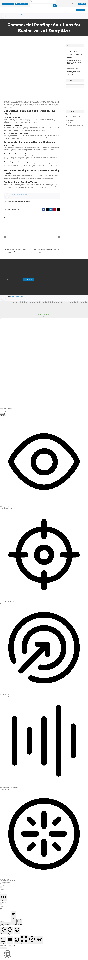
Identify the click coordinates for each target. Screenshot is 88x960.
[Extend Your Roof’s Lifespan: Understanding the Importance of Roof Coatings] (46, 220)
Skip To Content (4, 945)
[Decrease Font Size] (1, 892)
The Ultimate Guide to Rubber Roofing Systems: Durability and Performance (74, 62)
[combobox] (44, 309)
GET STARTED (28, 279)
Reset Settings (3, 948)
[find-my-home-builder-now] (7, 8)
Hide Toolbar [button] (3, 415)
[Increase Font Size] (1, 887)
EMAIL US (70, 122)
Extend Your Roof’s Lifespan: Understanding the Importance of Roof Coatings (75, 73)
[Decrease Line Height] (1, 909)
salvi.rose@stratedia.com (19, 15)
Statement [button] (3, 413)
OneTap (8, 411)
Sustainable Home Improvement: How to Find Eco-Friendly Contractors (75, 56)
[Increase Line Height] (1, 904)
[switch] (6, 510)
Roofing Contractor (26, 201)
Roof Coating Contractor (17, 201)
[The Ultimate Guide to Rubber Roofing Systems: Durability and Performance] (17, 220)
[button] (0, 318)
